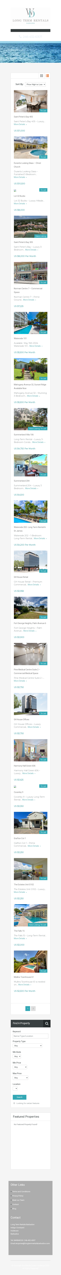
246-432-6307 (32, 36)
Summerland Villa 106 (24, 435)
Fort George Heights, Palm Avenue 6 (30, 623)
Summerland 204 (22, 481)
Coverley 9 (18, 792)
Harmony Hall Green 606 (24, 766)
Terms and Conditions (21, 1191)
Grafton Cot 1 (20, 838)
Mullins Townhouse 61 (24, 977)
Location (16, 1084)
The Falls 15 (19, 931)
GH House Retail (21, 577)
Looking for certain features (27, 1103)
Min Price (17, 1063)
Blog (14, 1209)
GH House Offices (21, 719)
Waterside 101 (20, 338)
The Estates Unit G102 (24, 884)
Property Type (19, 1041)
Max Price (17, 1073)
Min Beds (17, 1052)
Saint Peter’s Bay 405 (23, 117)
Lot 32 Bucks (19, 196)
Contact (15, 1204)
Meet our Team (18, 1200)
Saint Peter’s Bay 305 (23, 242)
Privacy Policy (17, 1196)
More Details (20, 124)
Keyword (17, 1031)
